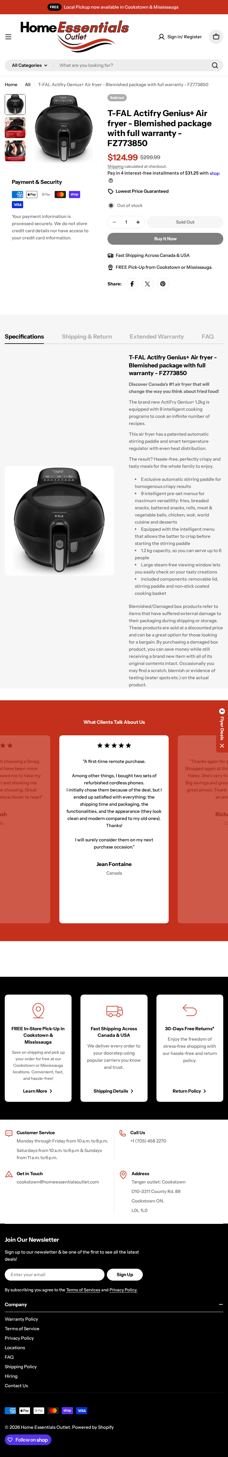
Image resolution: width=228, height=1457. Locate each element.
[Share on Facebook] (132, 284)
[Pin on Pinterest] (163, 284)
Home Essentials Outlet (45, 1427)
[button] (222, 728)
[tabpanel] (114, 520)
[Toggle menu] (8, 36)
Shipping (115, 166)
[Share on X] (147, 284)
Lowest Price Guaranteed (142, 191)
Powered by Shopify (93, 1427)
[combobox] (114, 65)
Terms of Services (83, 1289)
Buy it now (165, 238)
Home (11, 84)
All (28, 84)
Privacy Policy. (123, 1289)
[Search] (214, 65)
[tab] (24, 338)
